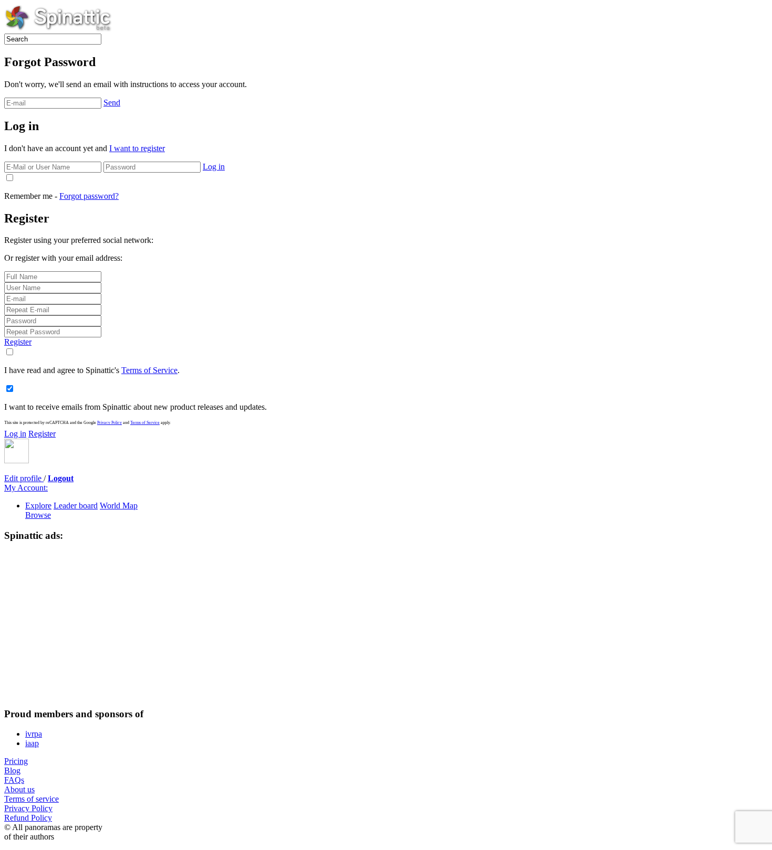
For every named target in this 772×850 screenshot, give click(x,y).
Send (111, 102)
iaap (32, 743)
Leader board (76, 505)
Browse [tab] (38, 515)
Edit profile (24, 478)
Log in (214, 166)
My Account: (26, 487)
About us (19, 789)
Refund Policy (28, 817)
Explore (38, 505)
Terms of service (31, 798)
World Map (119, 505)
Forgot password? (89, 196)
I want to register (137, 148)
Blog (12, 770)
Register (18, 341)
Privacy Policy (109, 422)
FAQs (14, 779)
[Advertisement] (340, 624)
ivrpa (33, 733)
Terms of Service (149, 370)
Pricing (16, 761)
